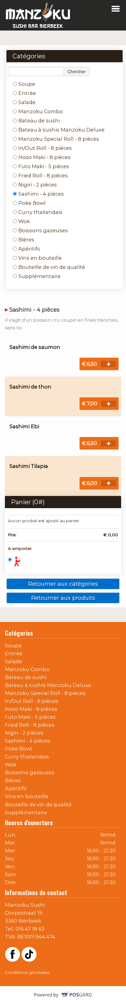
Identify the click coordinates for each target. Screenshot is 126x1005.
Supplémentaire (39, 276)
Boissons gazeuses (43, 230)
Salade (26, 102)
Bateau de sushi (39, 120)
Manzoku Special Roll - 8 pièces (58, 139)
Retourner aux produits (63, 598)
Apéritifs (29, 249)
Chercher (77, 71)
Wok (24, 221)
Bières (26, 240)
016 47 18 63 (30, 929)
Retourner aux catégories (63, 583)
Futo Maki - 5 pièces (43, 166)
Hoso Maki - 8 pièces (44, 157)
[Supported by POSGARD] (63, 999)
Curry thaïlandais (40, 212)
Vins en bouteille (40, 258)
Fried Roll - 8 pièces (43, 175)
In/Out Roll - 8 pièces (45, 148)
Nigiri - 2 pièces (37, 185)
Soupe (26, 84)
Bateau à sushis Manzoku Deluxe (61, 130)
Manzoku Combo (40, 111)
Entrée (27, 93)
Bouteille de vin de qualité (51, 267)
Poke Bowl (32, 203)
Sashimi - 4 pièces (41, 194)
